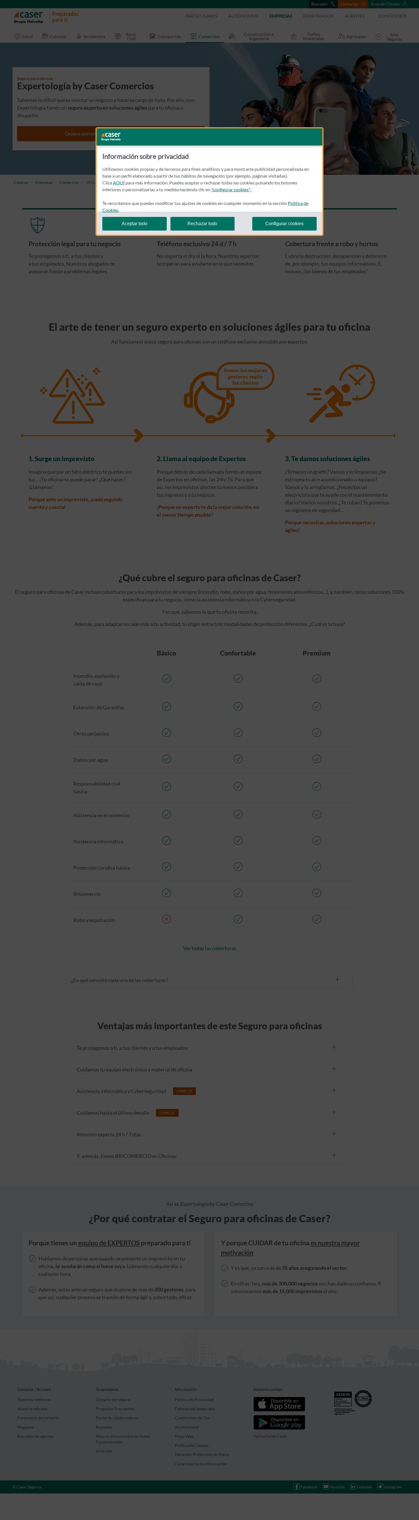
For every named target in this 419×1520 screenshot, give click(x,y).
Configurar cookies (284, 223)
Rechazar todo (202, 223)
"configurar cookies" (231, 189)
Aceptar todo (134, 223)
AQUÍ (119, 182)
